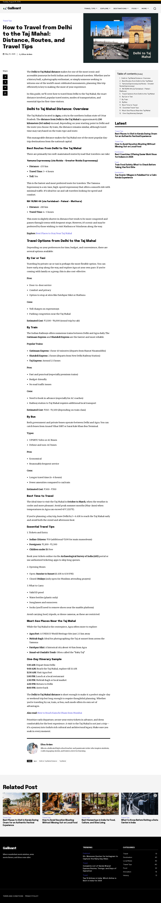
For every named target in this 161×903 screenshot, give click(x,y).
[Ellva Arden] (32, 748)
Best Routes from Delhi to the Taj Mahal (137, 81)
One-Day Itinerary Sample (132, 113)
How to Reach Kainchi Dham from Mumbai (59, 713)
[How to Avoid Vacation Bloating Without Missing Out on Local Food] (60, 804)
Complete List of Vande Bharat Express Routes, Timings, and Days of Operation (99, 868)
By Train (125, 99)
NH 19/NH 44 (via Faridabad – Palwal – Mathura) (135, 90)
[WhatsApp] (5, 93)
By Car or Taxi (127, 97)
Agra (35, 761)
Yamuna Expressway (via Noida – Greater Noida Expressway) (137, 85)
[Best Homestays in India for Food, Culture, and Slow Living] (100, 804)
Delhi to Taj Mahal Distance (48, 761)
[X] (5, 82)
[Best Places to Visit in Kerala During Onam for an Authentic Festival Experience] (21, 804)
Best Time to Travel (129, 105)
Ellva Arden (27, 54)
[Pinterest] (5, 87)
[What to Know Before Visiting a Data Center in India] (139, 804)
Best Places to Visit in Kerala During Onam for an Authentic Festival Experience (20, 822)
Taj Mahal (62, 761)
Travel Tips (7, 21)
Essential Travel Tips (131, 108)
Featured (86, 853)
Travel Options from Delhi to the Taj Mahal (138, 94)
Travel (85, 863)
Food (117, 162)
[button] (154, 8)
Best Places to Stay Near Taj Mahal (54, 233)
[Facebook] (5, 76)
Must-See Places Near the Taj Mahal (136, 110)
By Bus (124, 102)
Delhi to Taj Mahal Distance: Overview (136, 78)
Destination (119, 152)
